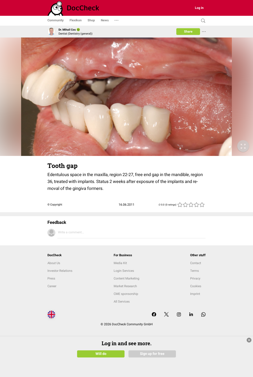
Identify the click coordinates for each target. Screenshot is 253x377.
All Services (122, 301)
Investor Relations (59, 271)
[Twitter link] (166, 315)
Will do (100, 354)
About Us (53, 263)
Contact (195, 263)
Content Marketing (126, 278)
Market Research (125, 286)
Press (51, 278)
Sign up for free (152, 354)
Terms (194, 271)
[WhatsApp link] (203, 315)
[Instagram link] (179, 315)
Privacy (195, 278)
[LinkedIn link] (191, 315)
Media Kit (120, 263)
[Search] (202, 21)
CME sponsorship (126, 294)
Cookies (195, 286)
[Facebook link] (154, 315)
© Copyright (54, 204)
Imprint (195, 294)
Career (51, 286)
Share (188, 31)
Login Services (124, 271)
